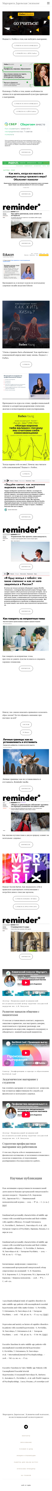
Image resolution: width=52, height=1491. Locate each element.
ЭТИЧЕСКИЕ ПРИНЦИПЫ (26, 1469)
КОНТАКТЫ (26, 1436)
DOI (4, 1205)
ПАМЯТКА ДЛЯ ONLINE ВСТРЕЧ (26, 1462)
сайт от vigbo (26, 1485)
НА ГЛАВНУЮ (26, 1475)
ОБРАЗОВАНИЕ (26, 1442)
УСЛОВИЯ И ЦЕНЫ (26, 1449)
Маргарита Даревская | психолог (21, 3)
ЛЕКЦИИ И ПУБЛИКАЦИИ (26, 1455)
